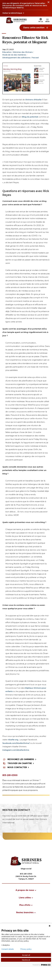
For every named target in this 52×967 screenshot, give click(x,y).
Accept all (26, 955)
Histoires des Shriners (23, 52)
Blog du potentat (30, 117)
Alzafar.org (13, 739)
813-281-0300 (10, 775)
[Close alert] (48, 3)
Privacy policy (26, 949)
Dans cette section (34, 27)
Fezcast (35, 58)
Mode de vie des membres (14, 55)
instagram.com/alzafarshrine (15, 750)
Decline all (26, 960)
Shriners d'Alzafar (33, 99)
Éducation (7, 52)
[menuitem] (26, 890)
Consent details (7, 949)
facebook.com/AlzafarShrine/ (16, 743)
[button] (40, 22)
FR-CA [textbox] (40, 21)
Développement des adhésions (16, 58)
